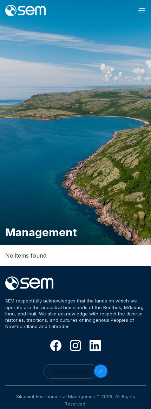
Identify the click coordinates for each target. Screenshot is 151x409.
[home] (29, 10)
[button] (141, 11)
